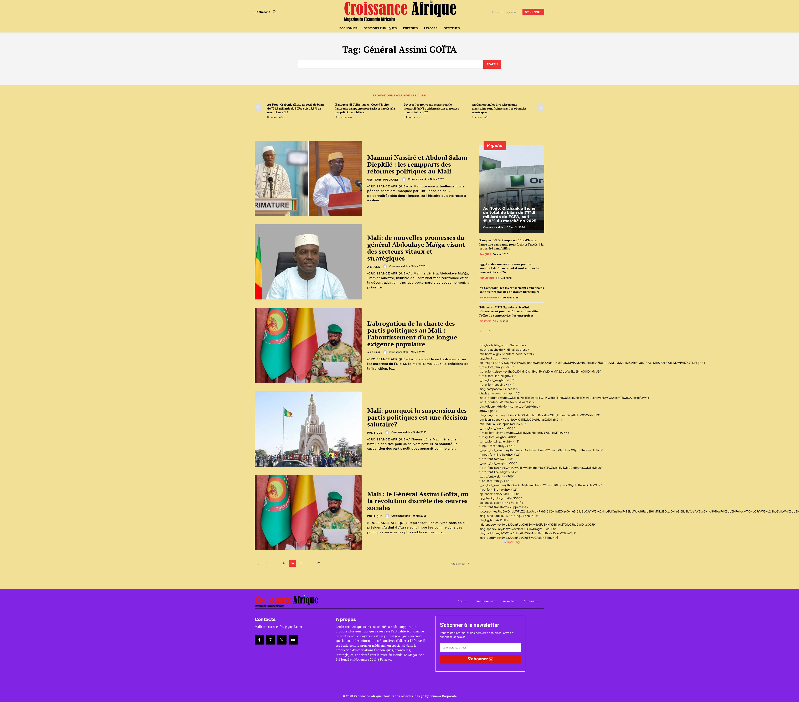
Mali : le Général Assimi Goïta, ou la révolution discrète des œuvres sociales (417, 501)
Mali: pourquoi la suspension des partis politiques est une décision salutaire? (417, 417)
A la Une (373, 266)
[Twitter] (281, 639)
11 (301, 563)
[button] (266, 11)
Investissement (490, 297)
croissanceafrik (417, 179)
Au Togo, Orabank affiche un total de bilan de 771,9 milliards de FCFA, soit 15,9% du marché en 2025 (295, 108)
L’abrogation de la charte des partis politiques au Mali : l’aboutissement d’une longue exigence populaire (412, 333)
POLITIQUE (374, 432)
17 (318, 563)
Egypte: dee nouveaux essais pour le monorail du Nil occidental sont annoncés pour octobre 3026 (431, 108)
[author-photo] (404, 179)
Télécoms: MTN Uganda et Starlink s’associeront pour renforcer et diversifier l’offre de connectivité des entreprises (509, 311)
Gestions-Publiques (383, 179)
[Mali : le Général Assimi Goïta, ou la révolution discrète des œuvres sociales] (308, 512)
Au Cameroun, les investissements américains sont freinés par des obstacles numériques (499, 108)
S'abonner (478, 658)
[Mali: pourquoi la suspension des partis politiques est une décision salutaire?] (308, 429)
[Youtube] (293, 639)
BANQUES (485, 254)
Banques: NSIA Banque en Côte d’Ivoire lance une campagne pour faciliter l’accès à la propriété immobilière (365, 108)
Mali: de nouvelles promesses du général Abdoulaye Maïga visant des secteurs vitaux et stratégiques (416, 247)
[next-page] (540, 107)
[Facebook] (259, 639)
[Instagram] (270, 639)
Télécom (485, 321)
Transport (486, 278)
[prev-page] (258, 107)
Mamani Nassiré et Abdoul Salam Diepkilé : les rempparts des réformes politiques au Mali (417, 164)
